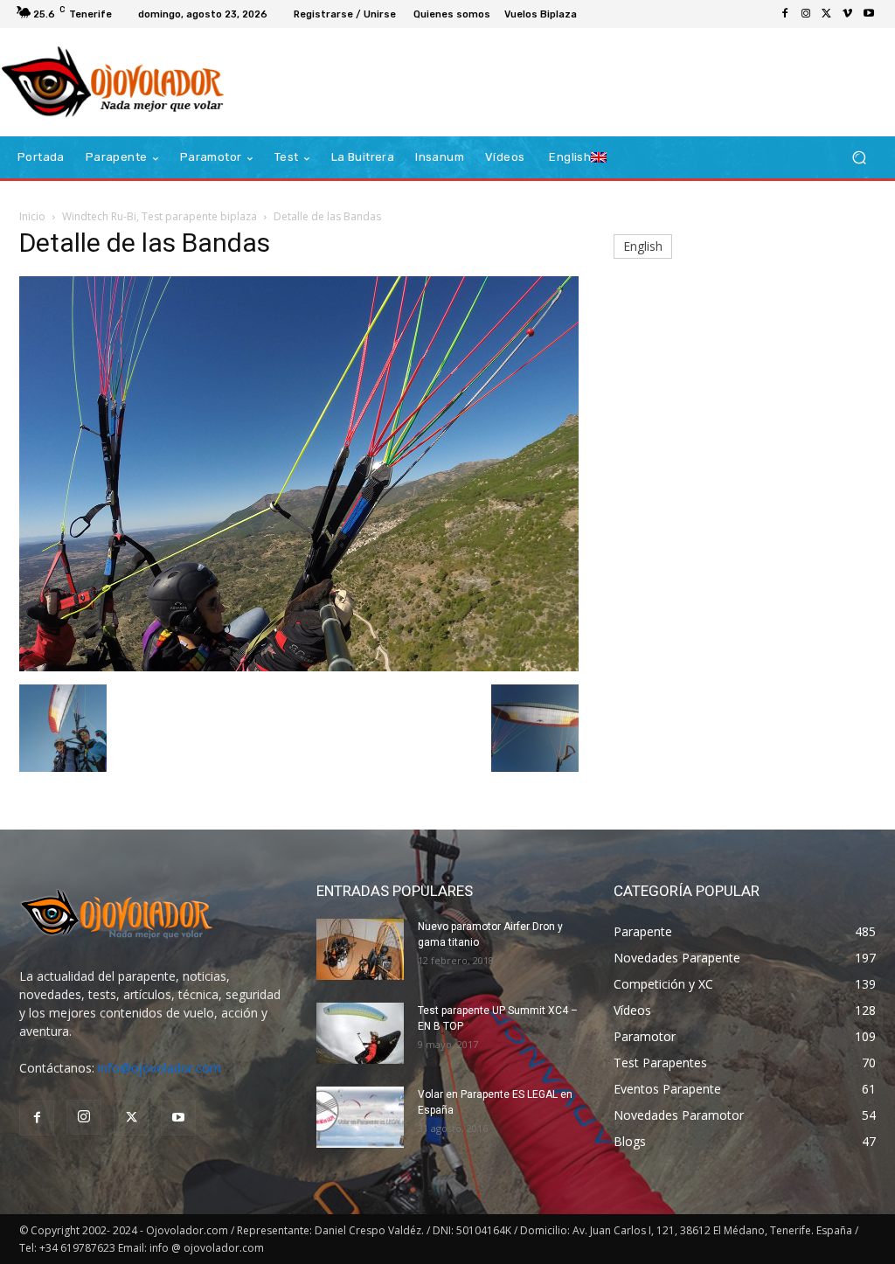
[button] (858, 157)
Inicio (32, 216)
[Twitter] (826, 13)
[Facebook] (784, 13)
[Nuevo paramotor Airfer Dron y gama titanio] (360, 949)
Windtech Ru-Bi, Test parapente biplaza (159, 216)
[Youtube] (868, 13)
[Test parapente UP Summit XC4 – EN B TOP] (360, 1033)
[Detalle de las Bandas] (299, 666)
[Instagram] (805, 13)
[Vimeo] (847, 13)
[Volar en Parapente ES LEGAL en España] (360, 1117)
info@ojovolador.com (159, 1067)
